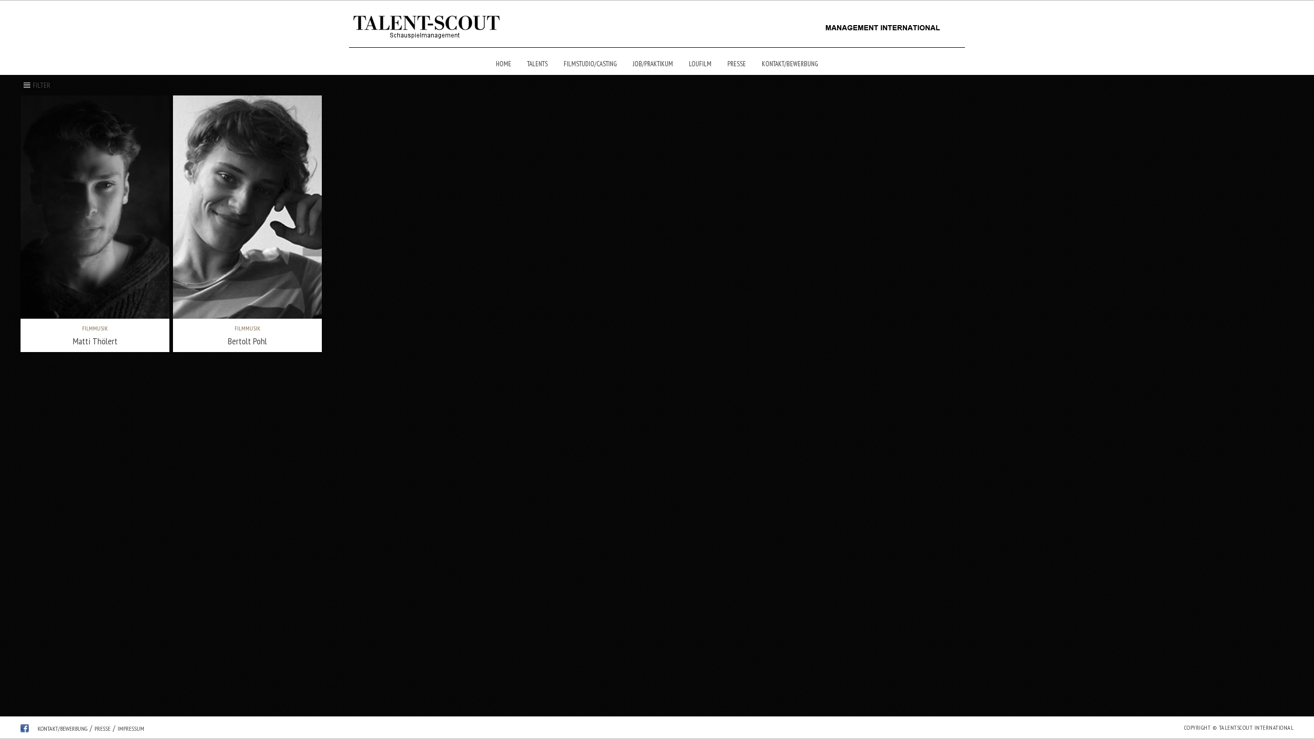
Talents (537, 64)
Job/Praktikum (653, 64)
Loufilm (700, 64)
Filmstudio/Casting (590, 64)
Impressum (131, 728)
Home (503, 64)
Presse (736, 64)
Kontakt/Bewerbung (790, 64)
